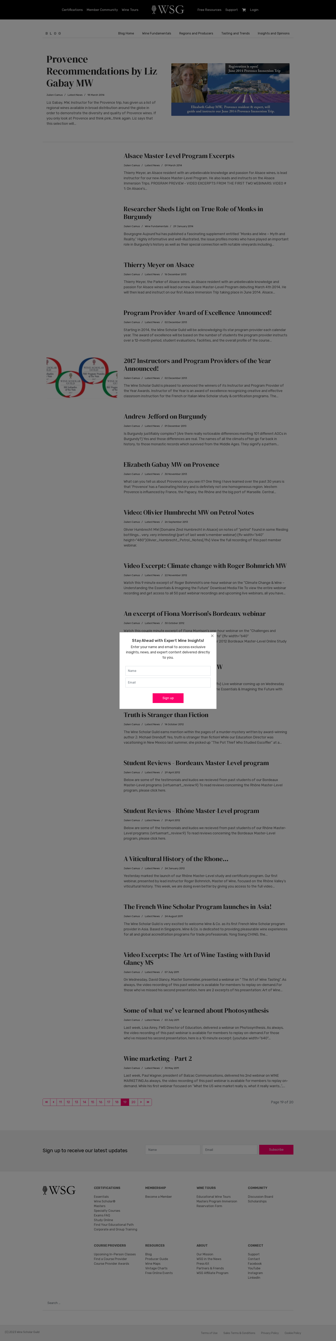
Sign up (168, 698)
